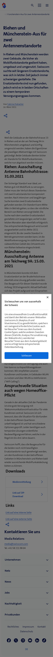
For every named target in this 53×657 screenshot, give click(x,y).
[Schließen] (47, 297)
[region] (26, 328)
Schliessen (26, 355)
